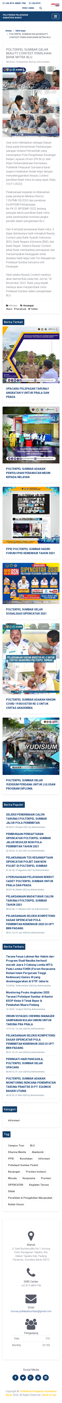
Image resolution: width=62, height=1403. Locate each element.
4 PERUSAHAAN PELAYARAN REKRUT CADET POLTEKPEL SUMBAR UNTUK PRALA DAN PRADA (30, 881)
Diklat (11, 1191)
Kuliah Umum (16, 1204)
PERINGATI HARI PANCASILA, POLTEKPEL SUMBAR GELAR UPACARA (24, 1063)
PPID (11, 1158)
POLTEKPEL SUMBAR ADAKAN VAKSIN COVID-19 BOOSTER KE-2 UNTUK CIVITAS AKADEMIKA (30, 704)
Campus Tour (16, 1145)
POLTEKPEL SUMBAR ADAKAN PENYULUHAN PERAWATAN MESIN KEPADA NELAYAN (28, 473)
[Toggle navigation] (55, 16)
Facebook (21, 309)
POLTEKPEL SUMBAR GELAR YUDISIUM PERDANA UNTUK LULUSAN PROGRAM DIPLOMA (30, 784)
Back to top (49, 1395)
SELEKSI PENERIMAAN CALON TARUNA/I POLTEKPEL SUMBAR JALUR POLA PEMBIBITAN (26, 818)
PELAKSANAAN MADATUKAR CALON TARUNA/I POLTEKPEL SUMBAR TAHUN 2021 (29, 900)
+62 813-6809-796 (15, 3)
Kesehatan (26, 1158)
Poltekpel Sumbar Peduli (23, 1165)
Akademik (38, 1152)
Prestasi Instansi (36, 1171)
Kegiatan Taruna (39, 1184)
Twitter (34, 309)
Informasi (21, 30)
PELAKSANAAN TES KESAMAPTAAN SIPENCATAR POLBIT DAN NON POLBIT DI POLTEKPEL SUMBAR (29, 861)
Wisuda (12, 1178)
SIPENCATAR (15, 1184)
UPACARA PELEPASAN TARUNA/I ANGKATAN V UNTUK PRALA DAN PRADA (27, 393)
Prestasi (46, 1178)
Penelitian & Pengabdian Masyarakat (30, 1197)
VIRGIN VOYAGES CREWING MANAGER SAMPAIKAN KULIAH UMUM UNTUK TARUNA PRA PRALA (30, 1020)
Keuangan (14, 1171)
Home (9, 30)
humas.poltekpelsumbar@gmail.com (31, 1311)
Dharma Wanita (17, 1152)
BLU (32, 1145)
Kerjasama (29, 1178)
